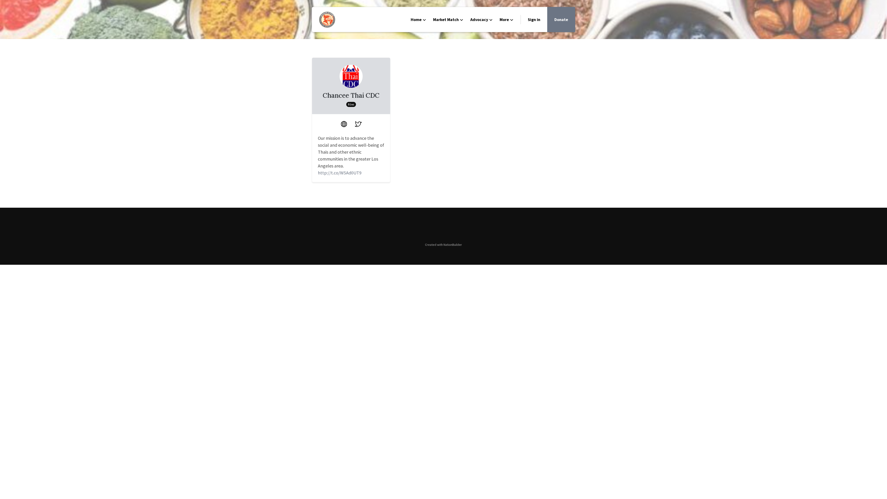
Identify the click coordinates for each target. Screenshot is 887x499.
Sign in (534, 19)
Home (416, 19)
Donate (561, 19)
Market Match (446, 19)
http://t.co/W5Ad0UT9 (339, 173)
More (504, 19)
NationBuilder (453, 245)
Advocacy (479, 19)
